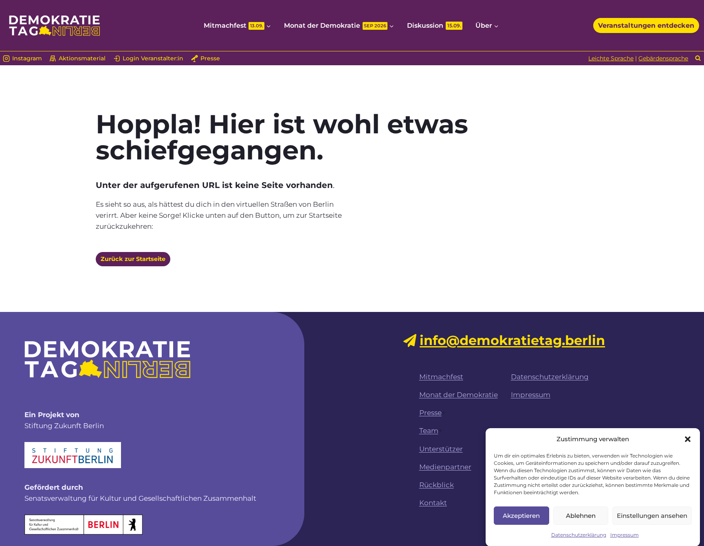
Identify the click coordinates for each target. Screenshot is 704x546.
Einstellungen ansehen (652, 515)
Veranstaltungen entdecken (646, 25)
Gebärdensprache (663, 58)
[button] (688, 439)
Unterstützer (441, 449)
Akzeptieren (521, 515)
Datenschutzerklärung (578, 535)
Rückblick (436, 485)
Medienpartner (445, 467)
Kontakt (433, 503)
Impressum (624, 535)
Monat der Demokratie (458, 395)
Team (428, 431)
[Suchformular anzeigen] (698, 58)
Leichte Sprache (611, 58)
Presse (430, 413)
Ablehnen (581, 515)
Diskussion (434, 25)
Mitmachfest (441, 377)
